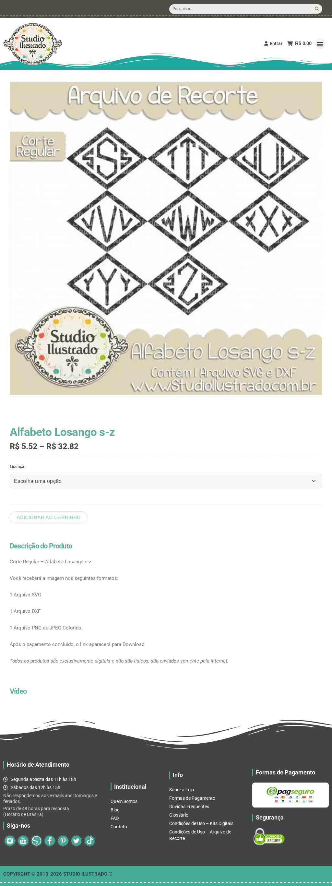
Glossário (178, 815)
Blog (115, 809)
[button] (320, 43)
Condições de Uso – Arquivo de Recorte (200, 835)
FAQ (115, 818)
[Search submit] (317, 9)
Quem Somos (124, 801)
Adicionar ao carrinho (49, 517)
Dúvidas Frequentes (189, 806)
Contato (119, 826)
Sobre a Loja (181, 789)
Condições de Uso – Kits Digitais (201, 823)
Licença (17, 466)
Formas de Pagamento (192, 798)
